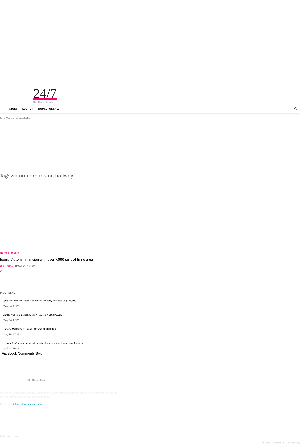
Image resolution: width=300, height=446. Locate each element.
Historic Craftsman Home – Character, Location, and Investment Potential (43, 343)
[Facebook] (3, 419)
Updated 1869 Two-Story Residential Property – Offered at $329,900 (39, 300)
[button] (296, 109)
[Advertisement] (150, 146)
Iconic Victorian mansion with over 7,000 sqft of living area (46, 259)
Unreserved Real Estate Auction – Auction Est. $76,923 (32, 314)
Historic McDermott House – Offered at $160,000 (29, 328)
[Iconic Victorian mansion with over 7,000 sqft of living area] (73, 218)
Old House (6, 265)
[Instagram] (12, 419)
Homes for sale (9, 252)
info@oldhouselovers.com (27, 404)
